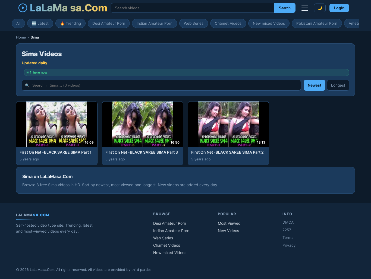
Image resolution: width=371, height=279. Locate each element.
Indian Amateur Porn (154, 23)
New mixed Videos (269, 23)
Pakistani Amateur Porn (316, 23)
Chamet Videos (228, 23)
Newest (314, 85)
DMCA (288, 222)
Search (285, 8)
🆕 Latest (40, 23)
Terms (287, 237)
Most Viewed (229, 223)
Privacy (289, 245)
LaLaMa (68, 8)
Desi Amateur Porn (108, 23)
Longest (338, 85)
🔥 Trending (70, 23)
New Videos (228, 230)
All (18, 23)
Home (21, 37)
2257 (286, 230)
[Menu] (304, 7)
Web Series (193, 23)
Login (339, 8)
